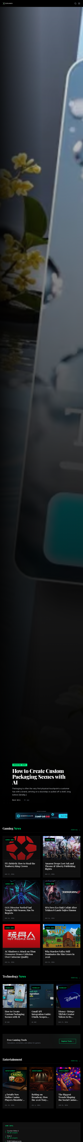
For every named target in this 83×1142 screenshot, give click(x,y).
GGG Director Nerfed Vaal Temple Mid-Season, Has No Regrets (19, 910)
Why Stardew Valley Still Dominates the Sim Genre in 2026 (59, 954)
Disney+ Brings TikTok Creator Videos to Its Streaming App (66, 1015)
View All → (75, 830)
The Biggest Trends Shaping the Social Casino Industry (67, 1098)
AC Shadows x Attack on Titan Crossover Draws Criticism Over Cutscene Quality (20, 954)
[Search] (75, 3)
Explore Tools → (67, 1041)
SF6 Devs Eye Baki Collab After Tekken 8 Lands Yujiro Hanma (61, 909)
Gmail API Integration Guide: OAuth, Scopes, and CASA (41, 1015)
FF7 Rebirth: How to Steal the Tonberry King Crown (20, 865)
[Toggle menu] (79, 3)
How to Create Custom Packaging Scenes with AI (38, 776)
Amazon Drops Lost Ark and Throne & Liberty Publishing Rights (60, 866)
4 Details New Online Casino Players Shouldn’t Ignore (14, 1098)
